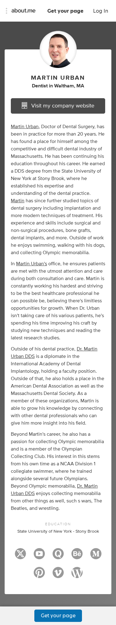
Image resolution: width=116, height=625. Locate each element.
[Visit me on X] (20, 556)
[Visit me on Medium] (95, 556)
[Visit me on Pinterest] (39, 575)
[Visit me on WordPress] (77, 575)
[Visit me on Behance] (77, 556)
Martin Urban (25, 126)
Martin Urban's (31, 263)
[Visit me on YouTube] (39, 556)
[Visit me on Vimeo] (58, 575)
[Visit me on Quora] (58, 556)
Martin (17, 200)
